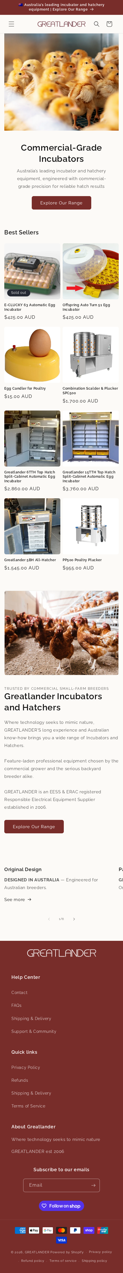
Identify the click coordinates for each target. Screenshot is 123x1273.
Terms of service (62, 1261)
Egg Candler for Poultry (25, 389)
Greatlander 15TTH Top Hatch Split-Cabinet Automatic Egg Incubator (89, 476)
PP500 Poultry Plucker (82, 560)
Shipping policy (94, 1261)
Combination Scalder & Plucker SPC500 (90, 391)
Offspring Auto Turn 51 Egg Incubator (86, 307)
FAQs (16, 1005)
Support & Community (33, 1031)
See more (14, 899)
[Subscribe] (93, 1185)
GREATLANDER (37, 1252)
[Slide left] (49, 919)
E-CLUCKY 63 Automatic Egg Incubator (29, 307)
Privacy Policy (25, 1067)
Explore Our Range (61, 203)
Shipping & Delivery (31, 1018)
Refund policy (32, 1261)
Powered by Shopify (67, 1252)
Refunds (19, 1080)
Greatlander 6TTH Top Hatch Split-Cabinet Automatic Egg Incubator (29, 476)
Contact (19, 992)
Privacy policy (100, 1252)
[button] (11, 24)
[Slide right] (74, 919)
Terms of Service (28, 1106)
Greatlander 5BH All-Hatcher (30, 560)
